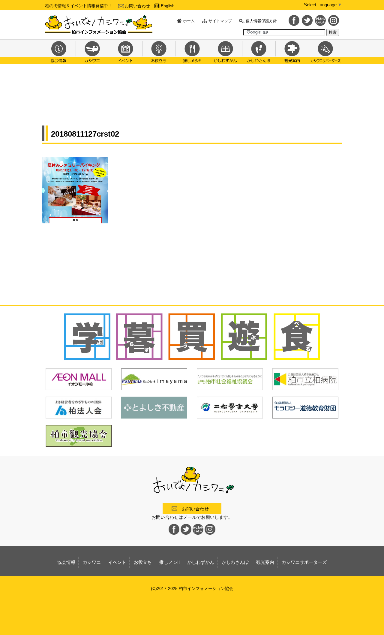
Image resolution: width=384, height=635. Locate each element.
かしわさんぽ (258, 51)
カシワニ (92, 51)
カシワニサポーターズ (325, 51)
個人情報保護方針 (261, 21)
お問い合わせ (137, 5)
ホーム (189, 21)
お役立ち (159, 51)
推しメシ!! (192, 51)
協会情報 (59, 51)
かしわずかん (225, 51)
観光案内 (292, 51)
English (168, 5)
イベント (125, 51)
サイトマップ (220, 21)
